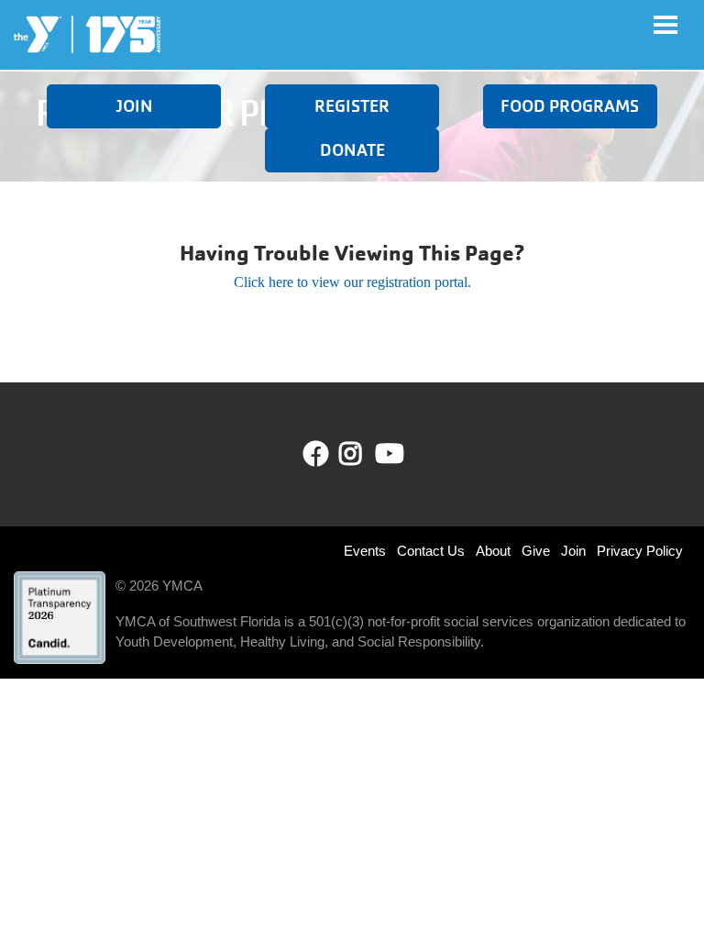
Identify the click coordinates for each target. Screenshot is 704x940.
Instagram (363, 454)
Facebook (316, 454)
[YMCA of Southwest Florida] (87, 34)
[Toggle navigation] (665, 24)
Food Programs (569, 105)
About (493, 550)
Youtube (388, 454)
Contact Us (431, 550)
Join (134, 105)
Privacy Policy (640, 550)
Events (365, 550)
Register (352, 105)
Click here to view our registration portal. (352, 282)
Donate (352, 149)
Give (536, 550)
